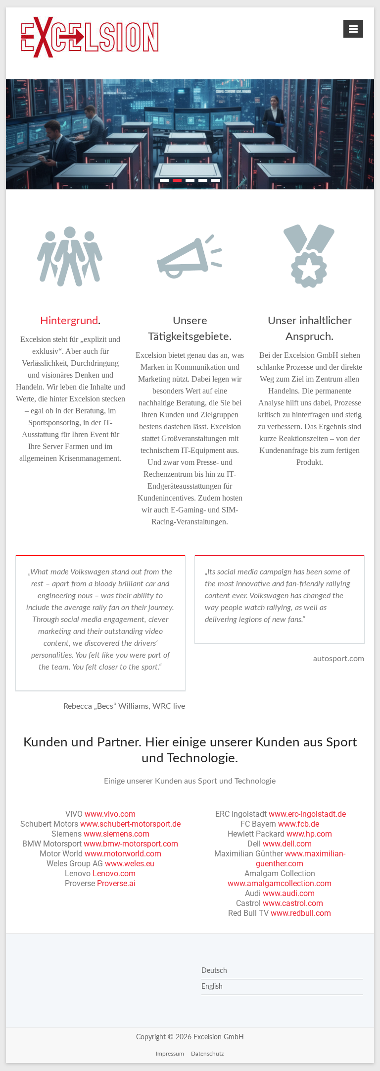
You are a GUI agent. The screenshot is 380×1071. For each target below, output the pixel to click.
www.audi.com (289, 893)
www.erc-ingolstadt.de (307, 814)
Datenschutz (207, 1054)
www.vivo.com (110, 814)
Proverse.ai (116, 883)
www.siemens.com (116, 834)
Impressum (170, 1054)
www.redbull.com (301, 913)
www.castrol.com (293, 903)
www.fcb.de (298, 824)
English (212, 986)
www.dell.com (287, 843)
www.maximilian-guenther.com (300, 858)
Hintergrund (69, 320)
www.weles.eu (129, 863)
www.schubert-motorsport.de (130, 824)
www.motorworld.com (123, 853)
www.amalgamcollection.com (280, 883)
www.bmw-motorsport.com (131, 843)
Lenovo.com (114, 873)
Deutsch (214, 970)
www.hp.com (309, 834)
